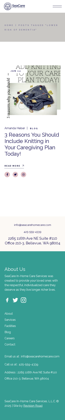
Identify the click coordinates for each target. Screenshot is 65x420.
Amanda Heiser (15, 128)
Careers (10, 338)
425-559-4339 (32, 231)
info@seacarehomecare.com (32, 225)
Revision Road (32, 405)
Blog (34, 128)
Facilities (10, 326)
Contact (10, 344)
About (9, 313)
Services (10, 319)
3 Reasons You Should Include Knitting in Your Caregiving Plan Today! (32, 144)
